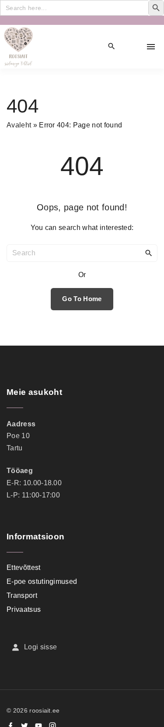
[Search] (148, 252)
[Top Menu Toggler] (151, 46)
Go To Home (81, 298)
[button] (132, 47)
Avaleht (19, 125)
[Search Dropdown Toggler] (111, 46)
